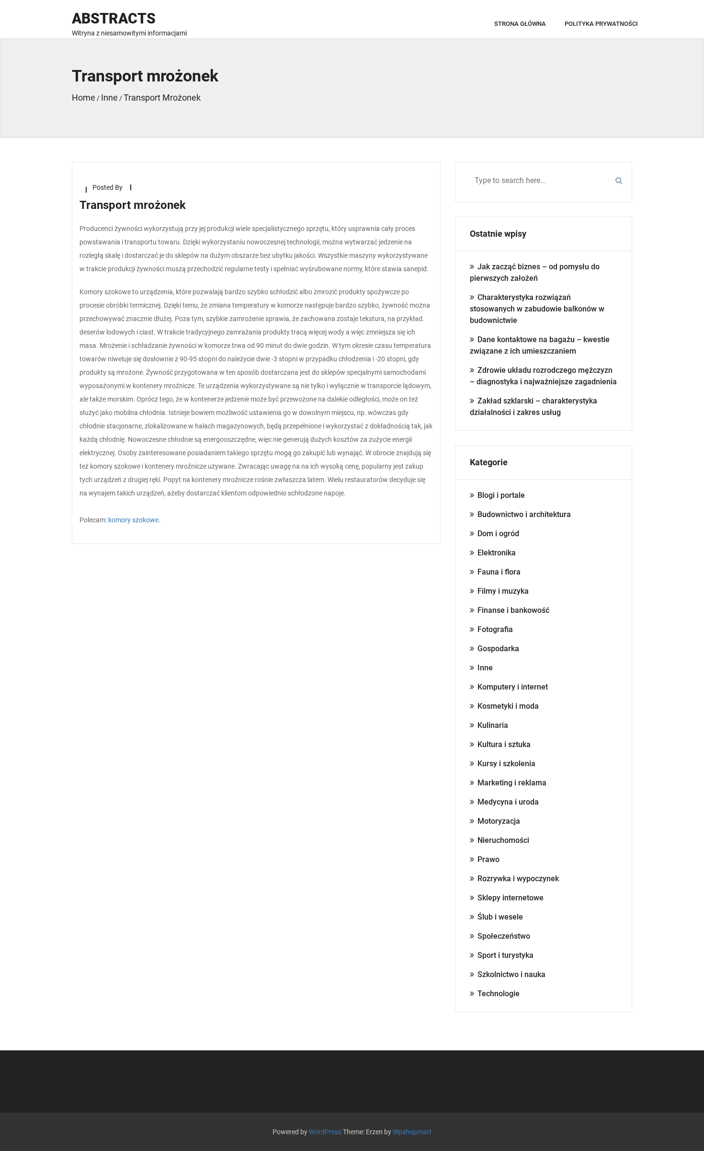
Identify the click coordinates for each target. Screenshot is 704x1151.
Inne (485, 667)
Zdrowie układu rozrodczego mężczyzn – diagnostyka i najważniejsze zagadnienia (543, 376)
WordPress (325, 1132)
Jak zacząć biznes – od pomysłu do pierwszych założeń (535, 272)
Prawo (488, 859)
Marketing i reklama (511, 782)
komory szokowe (133, 520)
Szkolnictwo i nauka (511, 974)
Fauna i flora (499, 571)
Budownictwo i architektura (524, 514)
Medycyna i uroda (508, 801)
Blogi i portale (501, 495)
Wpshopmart (412, 1132)
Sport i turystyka (505, 955)
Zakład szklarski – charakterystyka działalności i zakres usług (533, 406)
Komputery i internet (512, 686)
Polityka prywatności (601, 23)
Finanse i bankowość (513, 610)
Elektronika (496, 552)
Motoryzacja (498, 821)
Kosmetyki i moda (508, 706)
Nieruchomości (503, 840)
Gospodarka (498, 648)
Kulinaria (492, 725)
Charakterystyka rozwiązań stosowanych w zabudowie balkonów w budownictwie (537, 309)
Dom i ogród (498, 533)
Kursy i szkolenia (506, 763)
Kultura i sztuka (504, 744)
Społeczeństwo (503, 936)
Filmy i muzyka (503, 591)
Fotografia (495, 629)
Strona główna (520, 23)
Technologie (498, 993)
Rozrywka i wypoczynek (518, 878)
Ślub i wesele (500, 916)
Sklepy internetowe (510, 897)
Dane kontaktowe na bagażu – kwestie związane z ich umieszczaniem (540, 345)
